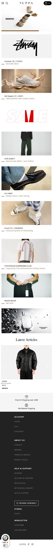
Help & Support (21, 493)
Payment (18, 473)
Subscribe (19, 525)
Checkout (19, 431)
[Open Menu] (3, 3)
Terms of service (22, 455)
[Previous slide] (5, 367)
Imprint (18, 450)
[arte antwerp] (26, 18)
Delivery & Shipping (23, 478)
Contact (18, 445)
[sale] (26, 116)
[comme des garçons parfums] (26, 320)
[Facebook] (28, 544)
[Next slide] (47, 367)
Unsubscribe (20, 530)
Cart (16, 426)
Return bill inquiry (23, 488)
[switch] (5, 545)
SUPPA (17, 514)
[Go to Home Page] (26, 3)
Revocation (19, 483)
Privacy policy (21, 460)
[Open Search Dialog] (6, 3)
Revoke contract (27, 503)
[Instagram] (32, 544)
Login (17, 422)
